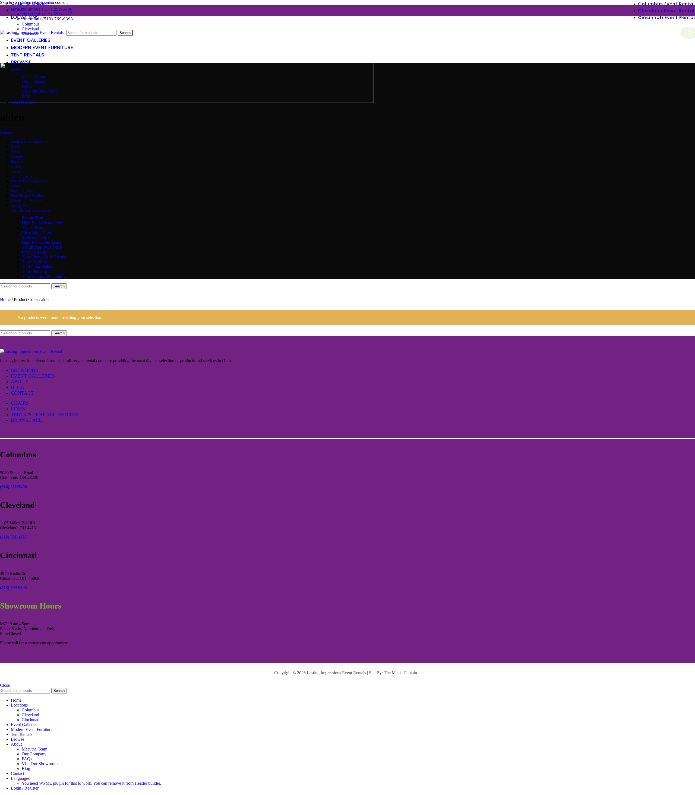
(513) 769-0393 (13, 587)
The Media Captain (400, 672)
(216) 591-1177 (13, 537)
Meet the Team (34, 76)
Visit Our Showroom (40, 91)
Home (6, 299)
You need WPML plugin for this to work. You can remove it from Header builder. (91, 783)
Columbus (30, 24)
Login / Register (25, 788)
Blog (26, 96)
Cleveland (30, 714)
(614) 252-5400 (13, 486)
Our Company (34, 81)
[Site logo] (32, 32)
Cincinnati (30, 719)
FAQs (27, 86)
